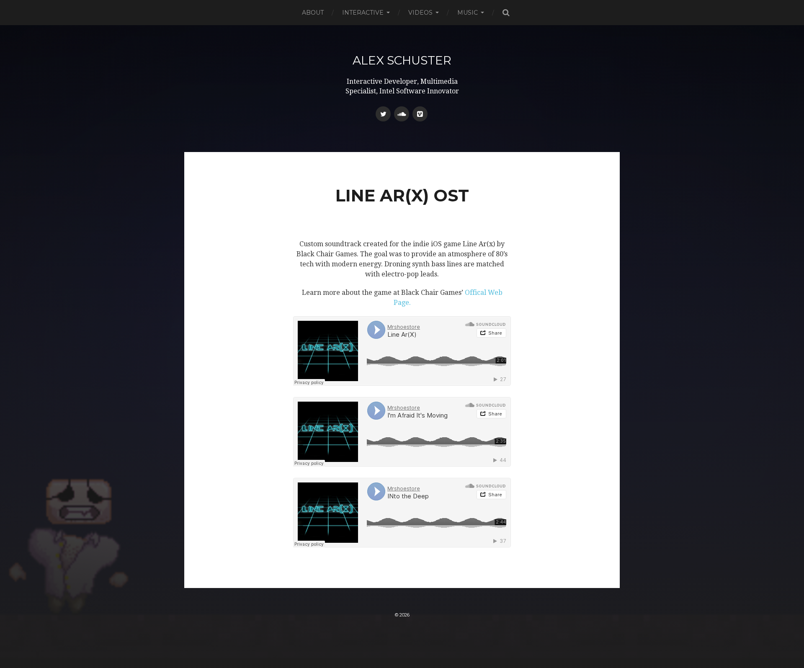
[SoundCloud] (401, 113)
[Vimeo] (420, 113)
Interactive (363, 12)
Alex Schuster (402, 60)
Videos (420, 12)
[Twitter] (383, 113)
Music (467, 12)
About (313, 12)
